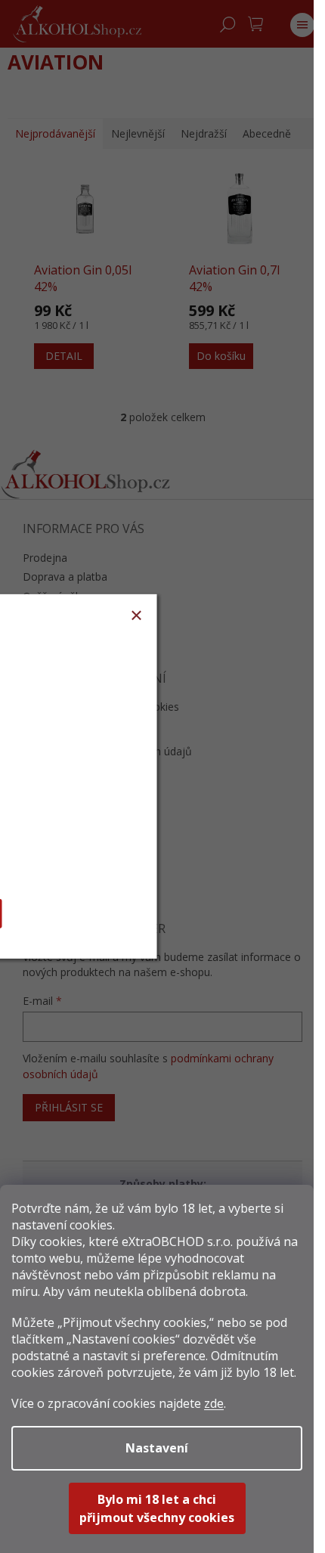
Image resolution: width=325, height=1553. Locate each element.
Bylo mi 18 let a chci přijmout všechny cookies (156, 1508)
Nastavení (156, 1448)
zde (214, 1403)
